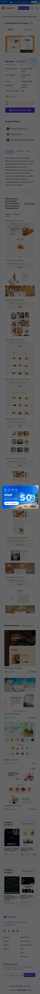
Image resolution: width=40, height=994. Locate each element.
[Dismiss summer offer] (35, 488)
